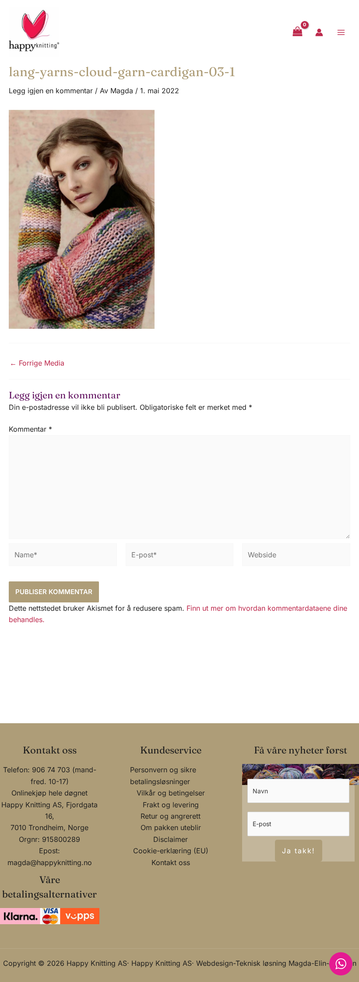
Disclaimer (170, 839)
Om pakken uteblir (171, 827)
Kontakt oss (170, 862)
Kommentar (30, 429)
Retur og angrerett (171, 816)
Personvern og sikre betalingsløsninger (163, 775)
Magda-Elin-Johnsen (322, 963)
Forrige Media (37, 362)
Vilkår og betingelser (171, 792)
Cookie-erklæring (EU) (170, 850)
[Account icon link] (319, 32)
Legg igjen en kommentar (51, 90)
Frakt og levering (171, 804)
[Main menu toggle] (341, 32)
